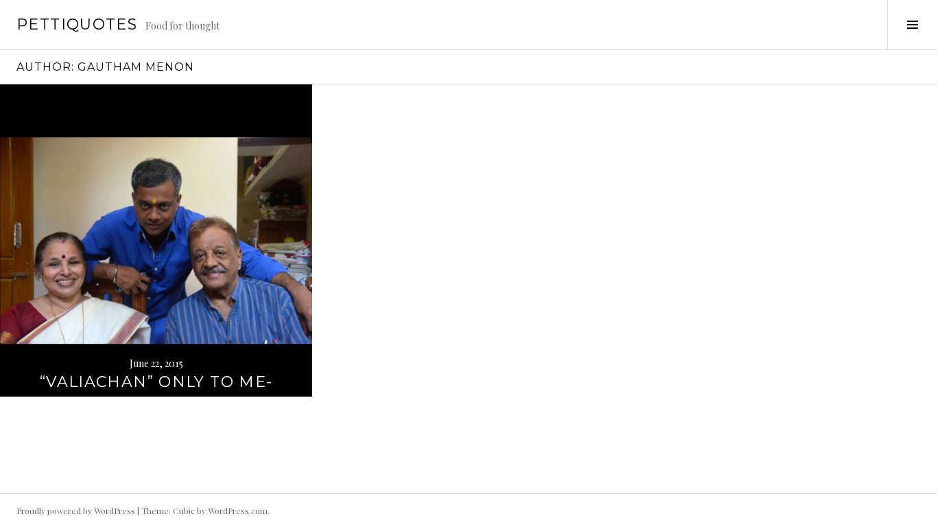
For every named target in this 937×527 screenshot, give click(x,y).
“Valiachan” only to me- (156, 382)
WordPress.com (238, 510)
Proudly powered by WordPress (75, 510)
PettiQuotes (76, 24)
